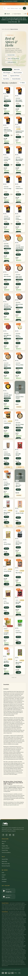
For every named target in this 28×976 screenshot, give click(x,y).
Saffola (12, 950)
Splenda (7, 913)
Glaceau (9, 953)
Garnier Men (4, 940)
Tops (13, 921)
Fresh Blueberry (18, 903)
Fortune (17, 924)
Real (19, 961)
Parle (17, 926)
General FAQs (5, 859)
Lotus (14, 956)
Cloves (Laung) (7, 188)
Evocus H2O (4, 934)
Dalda (5, 960)
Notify (19, 406)
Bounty (3, 953)
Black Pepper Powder (19, 663)
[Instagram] (6, 835)
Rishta (17, 961)
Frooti (3, 930)
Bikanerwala (4, 948)
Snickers (23, 956)
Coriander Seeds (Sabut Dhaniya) (20, 247)
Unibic (10, 925)
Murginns (20, 926)
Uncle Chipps (9, 926)
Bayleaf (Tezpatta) (18, 336)
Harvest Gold (7, 946)
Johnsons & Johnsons (6, 963)
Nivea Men (4, 925)
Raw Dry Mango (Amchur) (20, 425)
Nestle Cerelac (7, 918)
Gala (8, 932)
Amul (10, 922)
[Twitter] (10, 835)
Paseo (6, 921)
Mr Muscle (6, 965)
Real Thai (24, 953)
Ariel (15, 957)
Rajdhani (20, 940)
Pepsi (21, 950)
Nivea (12, 963)
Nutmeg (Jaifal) (19, 364)
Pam (18, 911)
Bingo (6, 932)
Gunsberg (20, 934)
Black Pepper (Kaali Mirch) (19, 100)
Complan (12, 918)
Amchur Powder (20, 513)
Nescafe (16, 959)
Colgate (21, 929)
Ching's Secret (21, 918)
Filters (23, 82)
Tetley (12, 949)
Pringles (8, 960)
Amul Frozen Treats (5, 954)
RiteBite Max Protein (21, 946)
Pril (4, 914)
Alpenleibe (9, 934)
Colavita (21, 928)
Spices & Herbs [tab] (7, 69)
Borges (21, 941)
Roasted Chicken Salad (11, 909)
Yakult (21, 911)
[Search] (24, 8)
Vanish (6, 953)
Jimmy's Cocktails (11, 914)
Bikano (7, 925)
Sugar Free (13, 911)
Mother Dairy (16, 919)
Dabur (3, 957)
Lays (3, 924)
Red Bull (24, 952)
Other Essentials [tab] (18, 72)
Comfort (13, 924)
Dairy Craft (15, 946)
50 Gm (23, 164)
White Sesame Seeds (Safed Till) (8, 130)
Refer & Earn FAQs (6, 863)
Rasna (5, 924)
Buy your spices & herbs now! (12, 805)
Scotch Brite (18, 948)
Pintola (18, 942)
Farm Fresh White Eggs (20, 907)
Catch (23, 937)
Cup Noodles (17, 928)
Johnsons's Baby (13, 917)
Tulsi (5, 917)
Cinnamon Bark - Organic (20, 397)
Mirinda (12, 953)
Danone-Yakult (15, 940)
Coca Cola (9, 948)
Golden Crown (18, 922)
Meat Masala (19, 572)
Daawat (18, 921)
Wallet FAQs (4, 861)
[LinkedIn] (13, 835)
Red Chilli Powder (18, 454)
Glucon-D (3, 936)
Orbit (3, 919)
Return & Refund (5, 848)
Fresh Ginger (4, 909)
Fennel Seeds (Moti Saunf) (7, 218)
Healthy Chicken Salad (20, 909)
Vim (22, 938)
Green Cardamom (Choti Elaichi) (19, 218)
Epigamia (7, 961)
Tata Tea (11, 942)
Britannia (15, 942)
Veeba (14, 961)
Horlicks (6, 937)
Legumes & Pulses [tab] (14, 75)
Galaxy (8, 942)
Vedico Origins (4, 944)
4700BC (12, 919)
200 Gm (18, 105)
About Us (4, 841)
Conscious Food (20, 917)
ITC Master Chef (17, 915)
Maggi (3, 960)
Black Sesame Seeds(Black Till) (8, 306)
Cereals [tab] (5, 75)
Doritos (18, 941)
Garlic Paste (19, 632)
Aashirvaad (24, 959)
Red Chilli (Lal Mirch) (7, 336)
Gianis (9, 933)
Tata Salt (14, 944)
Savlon (21, 915)
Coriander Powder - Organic (6, 633)
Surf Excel (20, 953)
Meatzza (3, 932)
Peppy (18, 944)
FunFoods (4, 938)
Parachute (8, 950)
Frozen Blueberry (12, 907)
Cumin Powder (7, 423)
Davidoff (12, 933)
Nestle (22, 960)
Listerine (24, 950)
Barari (17, 934)
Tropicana (11, 938)
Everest (16, 964)
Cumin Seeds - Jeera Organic (7, 454)
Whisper (17, 945)
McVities (5, 942)
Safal (3, 965)
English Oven (7, 952)
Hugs (8, 924)
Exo (24, 938)
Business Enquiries (6, 866)
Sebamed (22, 961)
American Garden (19, 937)
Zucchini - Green (21, 908)
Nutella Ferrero (18, 956)
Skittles (20, 914)
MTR (7, 938)
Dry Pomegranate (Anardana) (7, 98)
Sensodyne (4, 950)
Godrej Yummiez (11, 957)
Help (25, 1)
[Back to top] (24, 974)
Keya (10, 911)
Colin (16, 930)
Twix (5, 926)
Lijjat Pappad (8, 928)
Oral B (7, 914)
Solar (5, 913)
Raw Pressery (22, 964)
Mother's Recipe (22, 919)
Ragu (6, 941)
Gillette (3, 918)
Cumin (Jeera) (19, 188)
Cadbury (19, 959)
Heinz (16, 911)
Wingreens (6, 956)
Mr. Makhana (16, 949)
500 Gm (18, 458)
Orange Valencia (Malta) (13, 908)
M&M (5, 919)
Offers (3, 843)
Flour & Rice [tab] (6, 78)
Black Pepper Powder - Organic (19, 543)
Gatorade (12, 959)
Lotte (25, 918)
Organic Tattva (19, 957)
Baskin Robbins (21, 932)
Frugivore (18, 950)
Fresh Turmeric (12, 903)
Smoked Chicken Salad (19, 904)
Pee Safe (8, 915)
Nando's (16, 953)
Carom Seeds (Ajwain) (7, 159)
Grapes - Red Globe (5, 907)
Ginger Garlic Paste (5, 908)
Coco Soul (22, 945)
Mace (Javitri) (7, 276)
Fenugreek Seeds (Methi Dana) (20, 131)
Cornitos (15, 941)
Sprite (10, 954)
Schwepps (24, 914)
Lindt (20, 949)
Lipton (8, 940)
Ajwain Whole (7, 544)
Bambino (10, 937)
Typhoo (3, 961)
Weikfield (14, 945)
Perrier (9, 944)
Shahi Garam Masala (7, 365)
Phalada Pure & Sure (17, 938)
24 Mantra (23, 949)
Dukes (3, 926)
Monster (6, 930)
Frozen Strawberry (21, 905)
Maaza (18, 929)
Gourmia (6, 922)
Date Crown (9, 921)
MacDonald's (13, 948)
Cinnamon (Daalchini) (6, 246)
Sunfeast (13, 926)
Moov (23, 957)
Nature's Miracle (11, 929)
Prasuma (17, 913)
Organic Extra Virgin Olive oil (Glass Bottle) (13, 903)
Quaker (20, 924)
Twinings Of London (21, 930)
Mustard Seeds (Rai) (19, 305)
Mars (7, 919)
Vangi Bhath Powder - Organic (7, 484)
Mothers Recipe (17, 933)
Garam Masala (7, 571)
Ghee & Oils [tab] (17, 69)
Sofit (14, 963)
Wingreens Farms (12, 936)
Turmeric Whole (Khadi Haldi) (8, 395)
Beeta (15, 921)
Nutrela (21, 921)
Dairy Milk (10, 930)
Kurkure (12, 915)
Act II (21, 952)
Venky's (13, 937)
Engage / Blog (5, 846)
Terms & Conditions (6, 852)
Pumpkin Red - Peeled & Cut (12, 905)
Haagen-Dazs (4, 915)
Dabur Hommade (16, 952)
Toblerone (13, 922)
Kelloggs (17, 914)
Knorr (10, 949)
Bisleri (7, 949)
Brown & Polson (18, 936)
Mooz (23, 924)
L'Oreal (7, 936)
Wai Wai (10, 924)
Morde (7, 945)
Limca (15, 950)
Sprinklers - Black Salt (6, 662)
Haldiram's (4, 964)
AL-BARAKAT (22, 963)
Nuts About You (5, 933)
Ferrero (6, 959)
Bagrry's (6, 929)
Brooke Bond (23, 922)
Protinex (24, 934)
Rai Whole (6, 603)
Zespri (13, 930)
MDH (3, 914)
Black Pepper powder (7, 513)
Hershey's (10, 945)
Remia (19, 964)
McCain (11, 946)
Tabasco (12, 928)
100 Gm (6, 105)
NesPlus (22, 933)
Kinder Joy (17, 963)
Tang (24, 928)
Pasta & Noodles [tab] (16, 78)
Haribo (24, 929)
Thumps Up (8, 964)
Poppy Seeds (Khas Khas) (19, 277)
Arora (17, 932)
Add (7, 114)
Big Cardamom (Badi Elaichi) (19, 159)
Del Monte (9, 941)
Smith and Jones (22, 913)
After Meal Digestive (18, 486)
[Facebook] (3, 835)
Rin (8, 938)
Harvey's (6, 957)
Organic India (12, 913)
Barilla (3, 929)
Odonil (3, 921)
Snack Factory (21, 925)
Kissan (15, 929)
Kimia (11, 940)
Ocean (9, 959)
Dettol (17, 925)
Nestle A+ (16, 918)
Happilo (22, 942)
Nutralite (3, 945)
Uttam (11, 944)
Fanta (10, 919)
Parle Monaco (12, 960)
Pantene (12, 964)
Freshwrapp (13, 934)
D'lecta (11, 952)
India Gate (21, 944)
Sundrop (8, 917)
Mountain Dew (12, 932)
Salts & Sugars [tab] (6, 72)
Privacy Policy (5, 850)
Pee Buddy (11, 956)
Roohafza (14, 925)
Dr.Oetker (10, 961)
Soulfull (3, 952)
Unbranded (14, 954)
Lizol (12, 941)
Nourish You (19, 954)
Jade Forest (18, 960)
